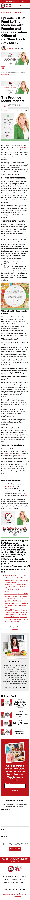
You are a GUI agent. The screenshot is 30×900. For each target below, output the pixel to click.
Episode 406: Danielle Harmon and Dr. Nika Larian (20, 705)
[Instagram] (6, 688)
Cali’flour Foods (21, 147)
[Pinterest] (10, 688)
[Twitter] (17, 688)
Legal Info (24, 894)
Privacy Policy (6, 894)
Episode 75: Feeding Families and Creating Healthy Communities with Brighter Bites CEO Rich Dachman (16, 612)
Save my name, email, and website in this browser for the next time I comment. (15, 844)
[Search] (24, 5)
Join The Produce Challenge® (15, 1)
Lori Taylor (11, 48)
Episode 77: (16, 596)
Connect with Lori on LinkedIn (17, 683)
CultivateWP (18, 896)
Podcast (15, 629)
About (24, 876)
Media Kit (14, 883)
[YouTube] (24, 688)
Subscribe (15, 790)
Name (4, 830)
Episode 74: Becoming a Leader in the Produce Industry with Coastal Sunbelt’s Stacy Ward (16, 619)
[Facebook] (13, 688)
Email (7, 783)
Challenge (14, 879)
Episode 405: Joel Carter (21, 715)
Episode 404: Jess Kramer (20, 724)
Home (3, 12)
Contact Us (23, 883)
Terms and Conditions (16, 894)
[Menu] (28, 5)
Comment (5, 809)
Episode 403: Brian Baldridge (20, 732)
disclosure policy (5, 74)
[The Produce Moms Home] (6, 5)
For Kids (6, 879)
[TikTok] (20, 688)
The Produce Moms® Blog (14, 12)
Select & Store (8, 876)
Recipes (17, 876)
